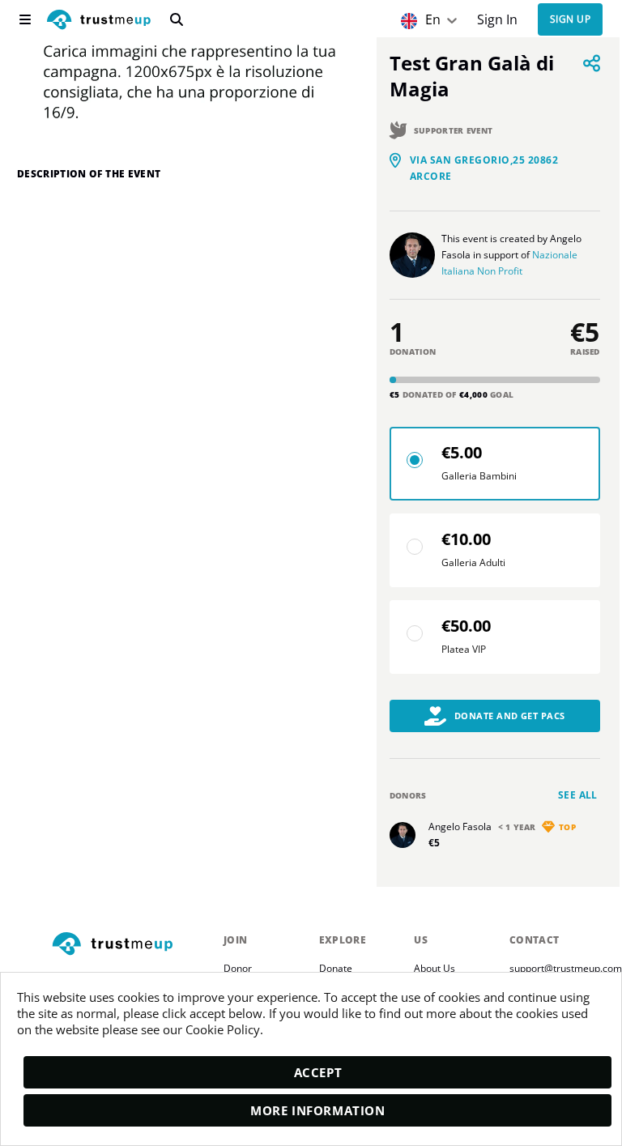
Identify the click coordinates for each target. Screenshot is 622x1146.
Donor (238, 968)
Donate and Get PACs (509, 715)
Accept (318, 1072)
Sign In (497, 20)
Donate (335, 968)
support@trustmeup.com (565, 968)
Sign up (570, 20)
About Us (434, 968)
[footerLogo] (131, 944)
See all (578, 795)
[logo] (98, 21)
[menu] (25, 19)
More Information (318, 1110)
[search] (176, 19)
